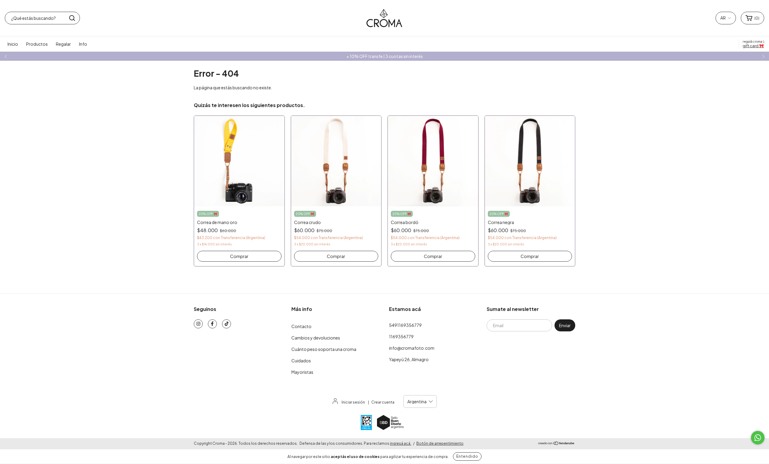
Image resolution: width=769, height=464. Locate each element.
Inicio (13, 44)
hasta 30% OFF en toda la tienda (384, 56)
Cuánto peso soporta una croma (323, 349)
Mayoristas (302, 372)
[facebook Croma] (212, 323)
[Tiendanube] (556, 443)
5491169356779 (405, 325)
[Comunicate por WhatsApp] (757, 437)
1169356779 (401, 336)
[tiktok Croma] (226, 323)
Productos (37, 44)
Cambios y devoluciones (315, 337)
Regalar (63, 44)
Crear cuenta (382, 402)
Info (83, 44)
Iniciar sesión (353, 402)
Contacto (301, 326)
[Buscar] (72, 18)
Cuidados (301, 360)
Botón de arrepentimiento (440, 443)
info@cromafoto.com (411, 348)
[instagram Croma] (198, 323)
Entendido (467, 456)
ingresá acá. (400, 443)
